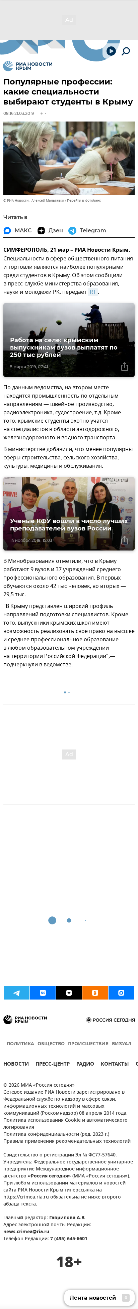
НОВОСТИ (16, 1065)
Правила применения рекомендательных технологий (67, 1141)
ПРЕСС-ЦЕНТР (53, 1065)
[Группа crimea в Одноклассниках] (95, 993)
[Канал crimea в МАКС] (121, 993)
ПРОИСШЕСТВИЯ (88, 1044)
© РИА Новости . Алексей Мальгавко (33, 200)
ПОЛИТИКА (20, 1044)
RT (93, 292)
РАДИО (85, 1065)
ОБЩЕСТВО (51, 1044)
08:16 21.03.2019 (18, 113)
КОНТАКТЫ (115, 1065)
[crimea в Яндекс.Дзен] (69, 993)
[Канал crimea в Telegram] (16, 993)
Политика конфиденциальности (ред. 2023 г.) (56, 1134)
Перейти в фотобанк (84, 200)
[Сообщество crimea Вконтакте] (43, 993)
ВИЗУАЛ (121, 1044)
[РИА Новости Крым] (27, 66)
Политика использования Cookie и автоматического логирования (65, 1124)
